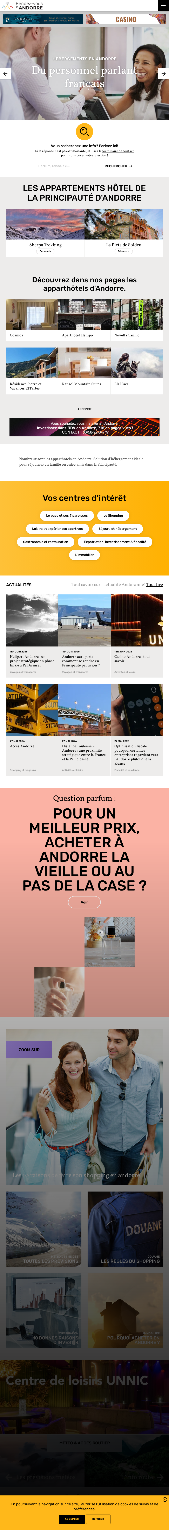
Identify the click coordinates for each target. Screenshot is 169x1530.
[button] (164, 1500)
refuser (98, 1519)
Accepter (72, 1519)
